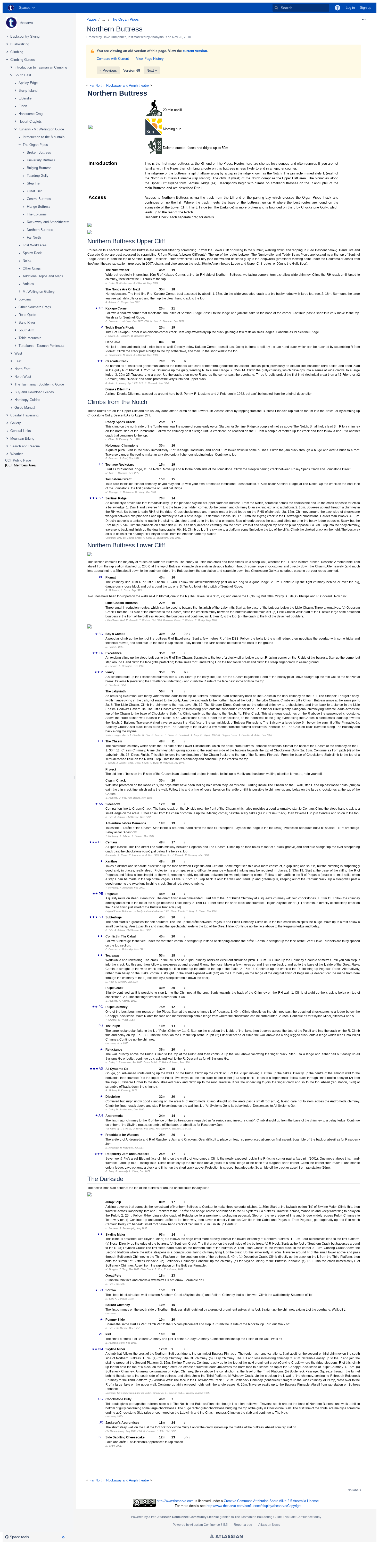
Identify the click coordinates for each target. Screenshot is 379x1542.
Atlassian (226, 1536)
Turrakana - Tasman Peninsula (41, 346)
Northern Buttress (40, 230)
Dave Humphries (114, 37)
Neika (27, 261)
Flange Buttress (39, 206)
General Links (20, 431)
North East (22, 369)
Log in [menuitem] (350, 8)
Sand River (27, 322)
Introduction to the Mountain (43, 137)
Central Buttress (39, 199)
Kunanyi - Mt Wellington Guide (41, 129)
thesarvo (26, 23)
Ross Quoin (27, 315)
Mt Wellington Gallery (39, 292)
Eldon (23, 106)
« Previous (108, 70)
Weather (16, 454)
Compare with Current (113, 59)
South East (22, 75)
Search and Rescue (25, 446)
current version (195, 51)
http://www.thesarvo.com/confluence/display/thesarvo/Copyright (254, 1506)
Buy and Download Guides (34, 392)
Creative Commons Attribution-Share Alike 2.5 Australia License (271, 1501)
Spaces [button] (24, 8)
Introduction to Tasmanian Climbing (40, 67)
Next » (151, 70)
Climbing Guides (22, 60)
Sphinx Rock (32, 253)
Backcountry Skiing (24, 36)
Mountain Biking (22, 438)
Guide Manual (24, 407)
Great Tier (34, 191)
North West (22, 377)
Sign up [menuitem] (365, 8)
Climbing (16, 52)
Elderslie (25, 98)
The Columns (37, 214)
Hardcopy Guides (27, 400)
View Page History (150, 59)
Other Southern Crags (35, 307)
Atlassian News (269, 1525)
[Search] (276, 8)
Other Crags (32, 268)
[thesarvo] (11, 23)
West (18, 353)
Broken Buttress (39, 152)
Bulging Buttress (39, 168)
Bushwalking (19, 44)
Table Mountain (30, 338)
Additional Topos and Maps (43, 276)
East (17, 361)
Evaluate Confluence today (302, 1517)
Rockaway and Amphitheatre (48, 222)
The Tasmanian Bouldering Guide (39, 384)
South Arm (26, 330)
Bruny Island (28, 91)
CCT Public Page (18, 460)
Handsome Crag (31, 114)
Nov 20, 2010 (181, 37)
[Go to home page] (11, 8)
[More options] (364, 19)
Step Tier (33, 183)
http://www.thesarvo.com (175, 1501)
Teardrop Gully (37, 176)
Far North (34, 237)
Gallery (15, 423)
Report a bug (243, 1525)
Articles (28, 284)
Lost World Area (34, 245)
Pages (91, 19)
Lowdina (25, 299)
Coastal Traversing (24, 415)
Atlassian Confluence (205, 1525)
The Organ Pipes (35, 145)
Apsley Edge (28, 83)
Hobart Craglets (30, 121)
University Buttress (41, 160)
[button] (337, 8)
